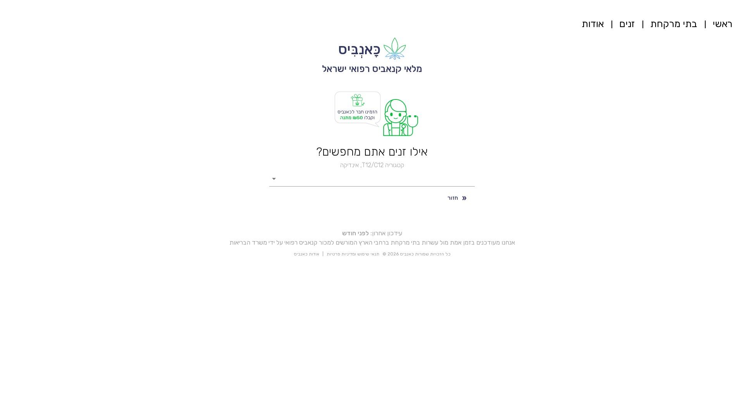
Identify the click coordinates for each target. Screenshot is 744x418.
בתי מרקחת (673, 23)
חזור (453, 198)
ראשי (722, 23)
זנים (627, 23)
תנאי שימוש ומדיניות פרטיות (353, 254)
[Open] (274, 178)
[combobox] (378, 178)
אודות (593, 23)
